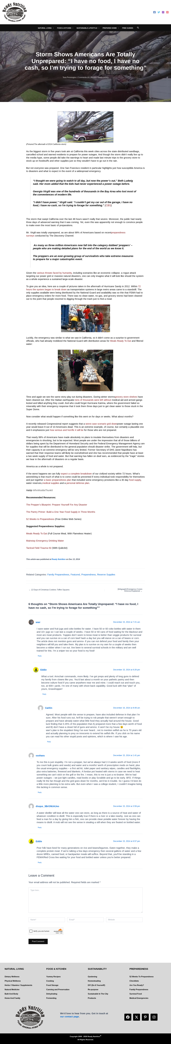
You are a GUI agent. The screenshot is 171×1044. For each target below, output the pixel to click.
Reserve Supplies (106, 574)
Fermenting (51, 998)
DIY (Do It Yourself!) (96, 985)
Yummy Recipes (53, 977)
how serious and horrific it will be (66, 430)
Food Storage (52, 985)
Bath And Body (11, 994)
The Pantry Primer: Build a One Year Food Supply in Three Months (60, 512)
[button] (127, 1017)
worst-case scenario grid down (101, 423)
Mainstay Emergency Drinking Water (45, 540)
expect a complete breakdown (76, 473)
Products (92, 998)
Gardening (92, 977)
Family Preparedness (58, 574)
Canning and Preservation (57, 990)
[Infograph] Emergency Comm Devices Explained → (130, 590)
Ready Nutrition (58, 559)
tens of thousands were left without (93, 400)
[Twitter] (159, 12)
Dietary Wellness (12, 977)
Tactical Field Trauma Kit (38, 548)
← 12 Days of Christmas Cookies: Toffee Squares (49, 590)
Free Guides (127, 28)
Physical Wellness (13, 981)
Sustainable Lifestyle (87, 28)
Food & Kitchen (64, 28)
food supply (135, 480)
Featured (75, 574)
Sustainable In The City (98, 994)
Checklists (134, 981)
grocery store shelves (126, 397)
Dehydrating (51, 994)
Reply (40, 656)
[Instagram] (163, 12)
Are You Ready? (136, 985)
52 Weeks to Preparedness (40, 519)
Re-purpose (93, 990)
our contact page (69, 1016)
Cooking (50, 981)
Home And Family (12, 998)
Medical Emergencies (138, 998)
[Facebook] (154, 12)
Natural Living (45, 28)
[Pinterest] (167, 12)
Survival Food (135, 994)
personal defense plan (77, 483)
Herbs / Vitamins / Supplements (18, 985)
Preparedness (88, 574)
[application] (53, 28)
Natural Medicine (12, 990)
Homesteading (94, 981)
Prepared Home (110, 28)
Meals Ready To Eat (120, 341)
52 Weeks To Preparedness (141, 977)
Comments (82, 77)
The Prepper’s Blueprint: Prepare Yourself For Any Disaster (56, 504)
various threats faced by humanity (54, 273)
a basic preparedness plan (57, 480)
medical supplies (50, 483)
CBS (108, 205)
